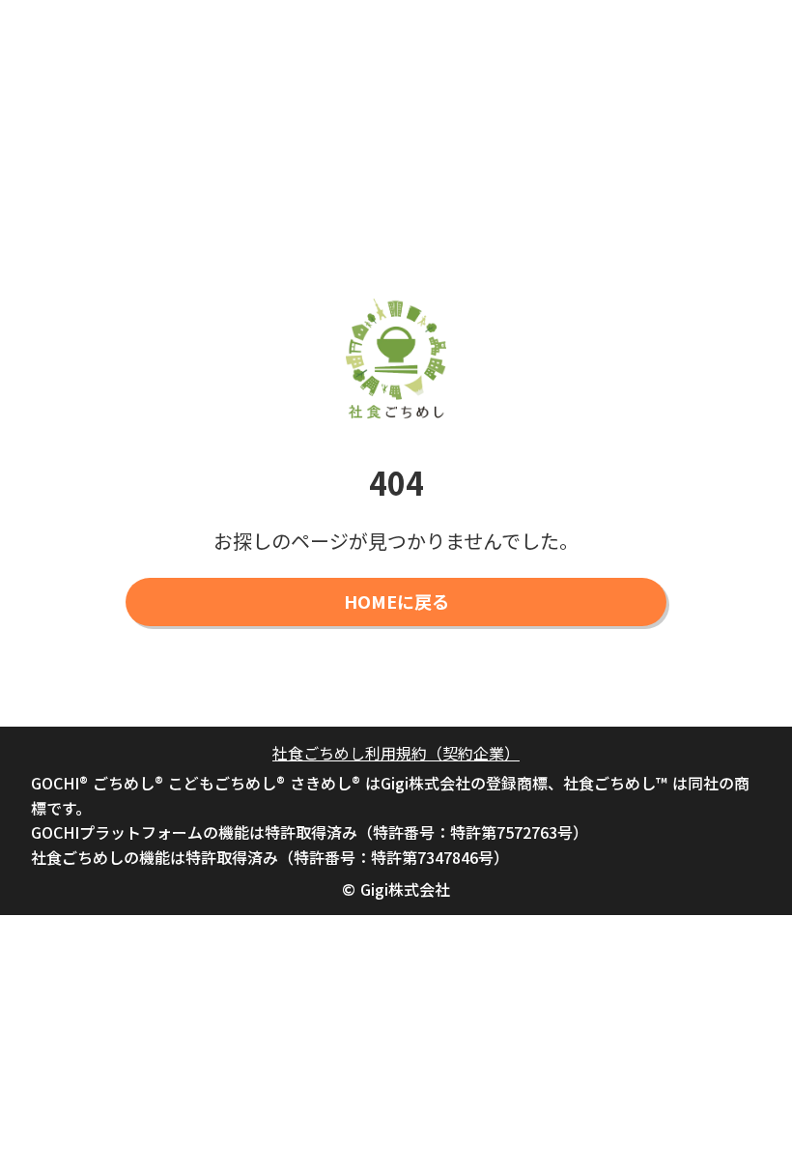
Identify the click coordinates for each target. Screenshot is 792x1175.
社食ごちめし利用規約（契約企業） (396, 752)
